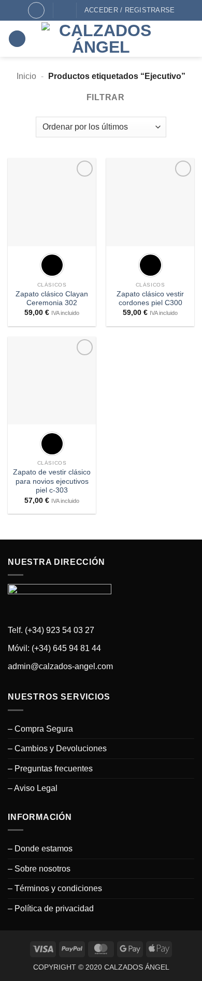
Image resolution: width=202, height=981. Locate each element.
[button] (17, 39)
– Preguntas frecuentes (50, 768)
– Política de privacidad (51, 908)
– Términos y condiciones (55, 888)
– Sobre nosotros (39, 868)
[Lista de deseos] (65, 10)
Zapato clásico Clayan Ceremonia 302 (52, 298)
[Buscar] (36, 10)
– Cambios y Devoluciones (57, 748)
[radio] (52, 265)
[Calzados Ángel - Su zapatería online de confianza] (101, 38)
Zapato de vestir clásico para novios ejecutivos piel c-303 (52, 481)
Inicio (26, 76)
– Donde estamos (40, 848)
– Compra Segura (40, 728)
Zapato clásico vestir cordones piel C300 (150, 298)
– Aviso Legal (32, 788)
